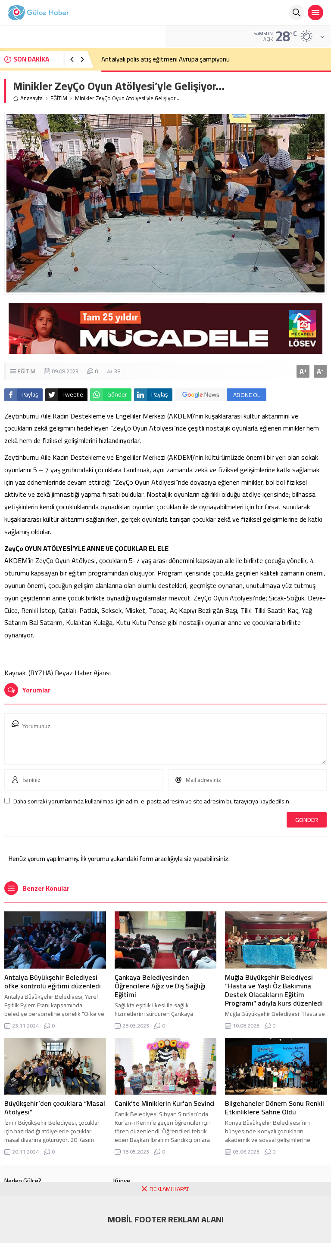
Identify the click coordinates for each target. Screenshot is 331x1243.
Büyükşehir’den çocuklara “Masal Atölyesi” (54, 1107)
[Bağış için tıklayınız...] (165, 349)
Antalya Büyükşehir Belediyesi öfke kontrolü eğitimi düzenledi (52, 981)
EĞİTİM (58, 98)
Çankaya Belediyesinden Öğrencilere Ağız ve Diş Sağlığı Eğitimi (160, 986)
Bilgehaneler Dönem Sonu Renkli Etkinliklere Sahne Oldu (274, 1107)
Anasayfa (31, 98)
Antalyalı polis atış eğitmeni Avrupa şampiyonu (165, 59)
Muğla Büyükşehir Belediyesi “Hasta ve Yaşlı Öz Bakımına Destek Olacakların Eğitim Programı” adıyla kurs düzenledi (274, 990)
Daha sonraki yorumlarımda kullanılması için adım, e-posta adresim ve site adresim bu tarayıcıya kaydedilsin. (151, 801)
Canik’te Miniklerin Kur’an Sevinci (165, 1103)
